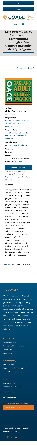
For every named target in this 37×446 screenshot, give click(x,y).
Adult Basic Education (14, 133)
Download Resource (18, 167)
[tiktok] (12, 437)
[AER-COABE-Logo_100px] (18, 15)
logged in (19, 171)
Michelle (7, 264)
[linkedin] (16, 437)
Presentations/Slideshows (16, 145)
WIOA (16, 126)
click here (18, 161)
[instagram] (8, 437)
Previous (22, 68)
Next (30, 68)
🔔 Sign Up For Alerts (12, 407)
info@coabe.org (9, 397)
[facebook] (4, 437)
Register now (10, 177)
